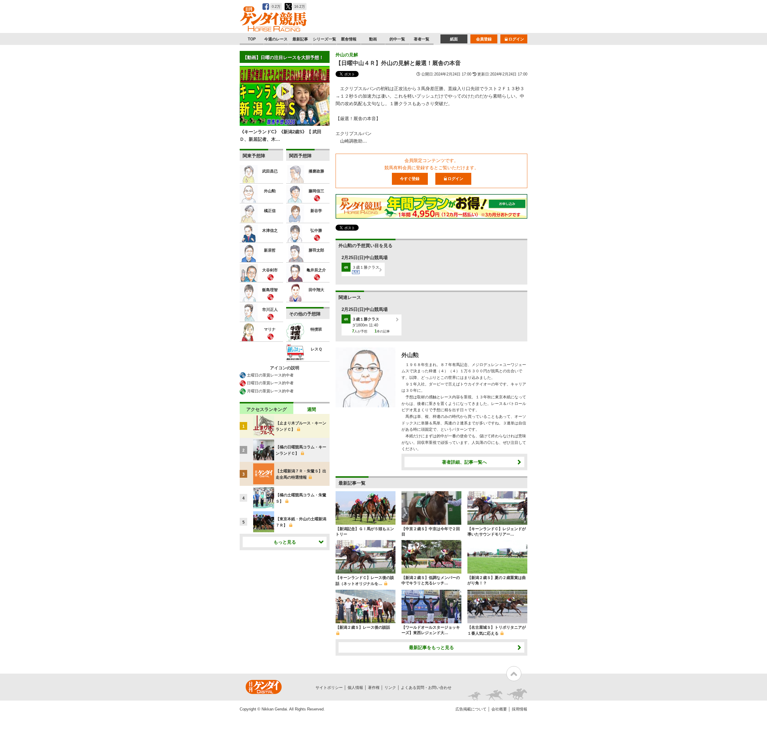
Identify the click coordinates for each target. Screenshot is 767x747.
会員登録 (484, 39)
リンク (390, 687)
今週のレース (276, 39)
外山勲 (410, 355)
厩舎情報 (349, 39)
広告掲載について (471, 709)
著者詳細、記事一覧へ (464, 462)
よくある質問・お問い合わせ (426, 687)
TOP (252, 39)
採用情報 (519, 709)
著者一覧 (421, 39)
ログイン (516, 39)
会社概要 (499, 709)
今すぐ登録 (409, 178)
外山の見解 (347, 54)
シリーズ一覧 (324, 39)
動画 (373, 39)
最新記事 (300, 39)
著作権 (374, 687)
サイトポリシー (329, 687)
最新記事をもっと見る (431, 647)
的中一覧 (397, 39)
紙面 (454, 39)
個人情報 (355, 687)
